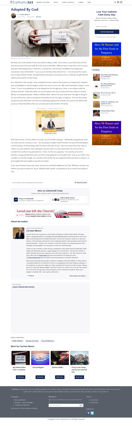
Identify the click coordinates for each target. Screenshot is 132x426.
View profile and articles (78, 276)
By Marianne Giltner (106, 95)
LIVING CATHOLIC (68, 2)
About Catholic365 (20, 400)
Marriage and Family (32, 341)
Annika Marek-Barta (19, 58)
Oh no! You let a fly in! (108, 93)
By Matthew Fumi (105, 78)
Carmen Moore (24, 14)
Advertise (17, 402)
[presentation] (10, 362)
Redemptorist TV (44, 255)
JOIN (89, 2)
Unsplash (28, 58)
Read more (20, 377)
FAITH (56, 2)
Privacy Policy (94, 402)
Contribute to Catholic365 (22, 405)
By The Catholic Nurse (107, 105)
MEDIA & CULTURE (43, 2)
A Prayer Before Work (108, 111)
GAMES (81, 2)
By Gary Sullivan (105, 87)
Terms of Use (94, 400)
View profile (30, 17)
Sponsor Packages (27, 402)
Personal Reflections (47, 341)
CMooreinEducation (34, 257)
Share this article (81, 182)
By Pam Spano (105, 113)
